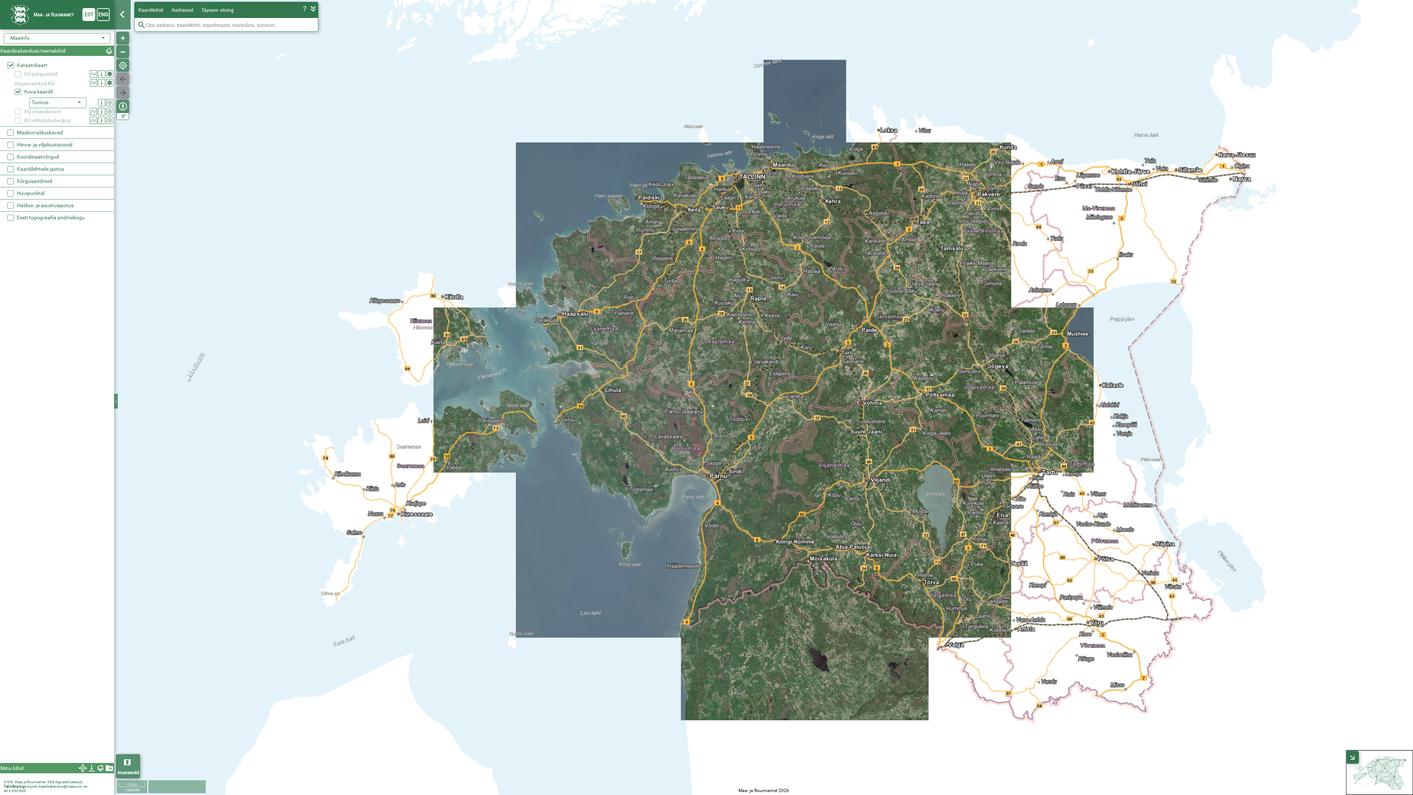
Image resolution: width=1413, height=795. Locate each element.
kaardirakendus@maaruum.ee (63, 786)
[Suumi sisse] (122, 38)
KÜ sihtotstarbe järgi (47, 120)
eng (103, 14)
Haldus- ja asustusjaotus (45, 205)
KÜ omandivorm (42, 111)
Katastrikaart (32, 65)
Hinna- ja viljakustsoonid (44, 145)
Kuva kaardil (38, 92)
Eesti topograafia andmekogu (51, 217)
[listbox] (57, 103)
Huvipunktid (31, 193)
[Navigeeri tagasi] (122, 79)
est (89, 14)
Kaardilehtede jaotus (40, 169)
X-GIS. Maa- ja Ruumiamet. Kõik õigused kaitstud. (43, 782)
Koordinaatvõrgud (38, 157)
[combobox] (57, 38)
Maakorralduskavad (40, 132)
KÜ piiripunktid (40, 74)
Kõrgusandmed (34, 181)
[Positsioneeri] (122, 65)
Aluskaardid (128, 772)
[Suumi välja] (122, 51)
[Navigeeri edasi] (122, 92)
